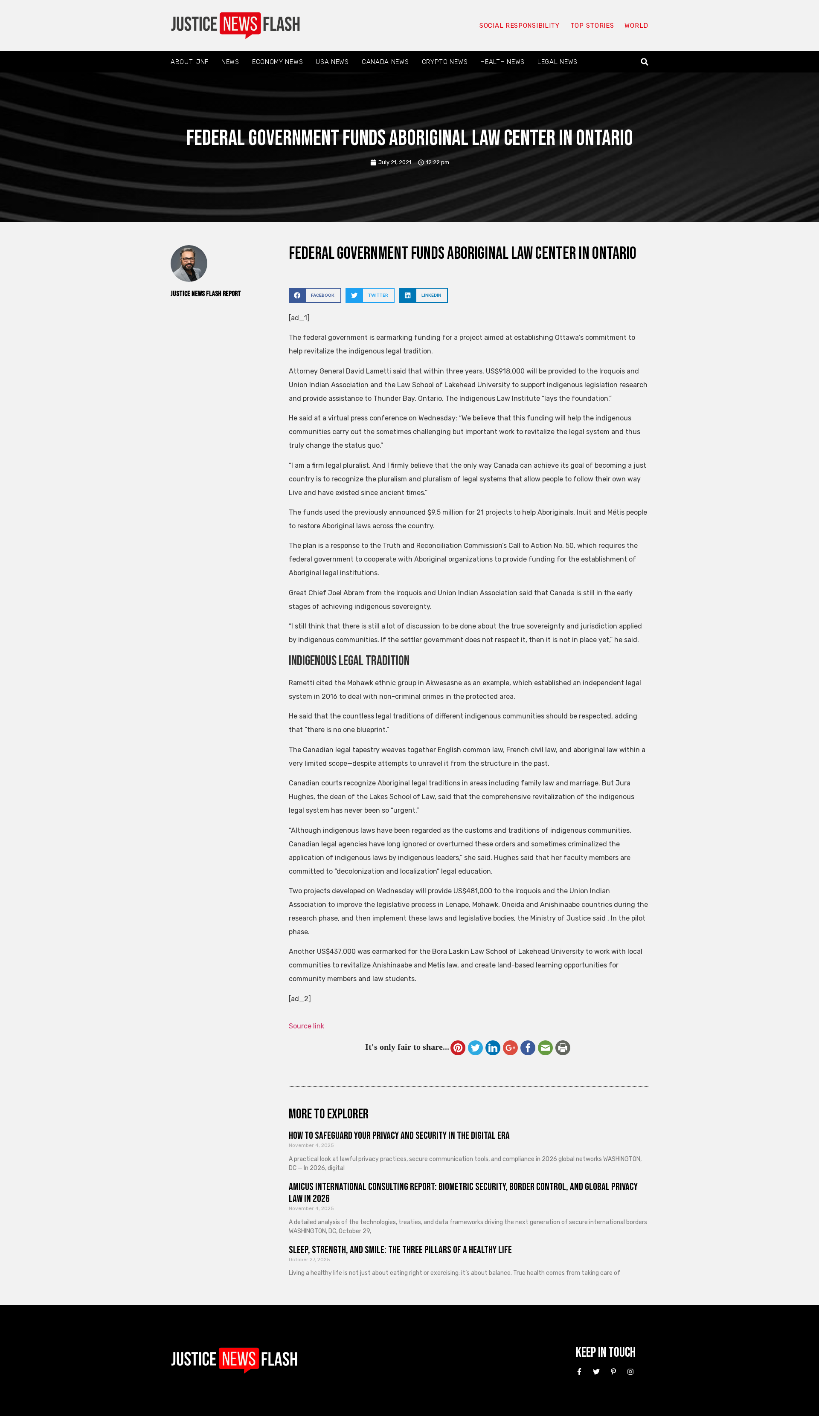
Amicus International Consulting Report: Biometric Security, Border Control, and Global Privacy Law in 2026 (463, 1193)
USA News (332, 62)
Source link (306, 1026)
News (230, 62)
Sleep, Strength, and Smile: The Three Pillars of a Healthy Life (400, 1250)
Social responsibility (519, 25)
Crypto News (445, 62)
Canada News (385, 62)
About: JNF (190, 62)
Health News (502, 62)
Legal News (557, 62)
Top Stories (592, 25)
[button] (644, 62)
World (636, 25)
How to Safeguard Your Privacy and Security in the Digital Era (399, 1135)
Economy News (277, 62)
